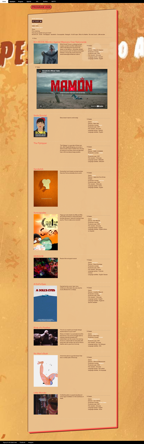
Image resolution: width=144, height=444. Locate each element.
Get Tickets (36, 21)
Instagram (30, 442)
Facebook (22, 442)
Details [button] (90, 45)
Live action (95, 121)
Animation (95, 219)
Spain (100, 125)
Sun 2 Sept (35, 24)
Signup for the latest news (10, 442)
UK (100, 222)
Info (37, 1)
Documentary (95, 290)
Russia (100, 266)
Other (93, 48)
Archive (45, 1)
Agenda (29, 1)
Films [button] (35, 38)
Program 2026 (41, 7)
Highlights (12, 1)
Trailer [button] (38, 67)
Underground (96, 399)
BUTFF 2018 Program (37, 18)
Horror (94, 149)
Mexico (101, 51)
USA (100, 294)
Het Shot (101, 180)
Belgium (101, 363)
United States (102, 402)
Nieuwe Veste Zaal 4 (37, 27)
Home (4, 1)
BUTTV (54, 1)
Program (20, 1)
